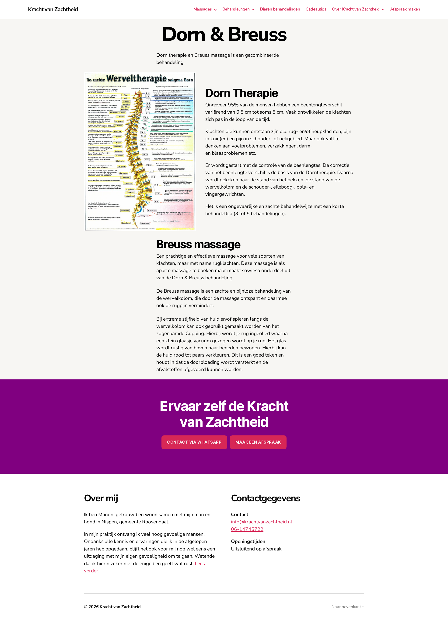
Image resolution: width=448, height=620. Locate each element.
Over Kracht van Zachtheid (356, 9)
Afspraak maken (405, 9)
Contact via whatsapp (194, 442)
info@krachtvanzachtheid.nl (261, 521)
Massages (202, 9)
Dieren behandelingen (280, 9)
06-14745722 (247, 529)
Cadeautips (316, 9)
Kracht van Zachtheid (53, 9)
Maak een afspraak (258, 442)
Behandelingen (236, 9)
